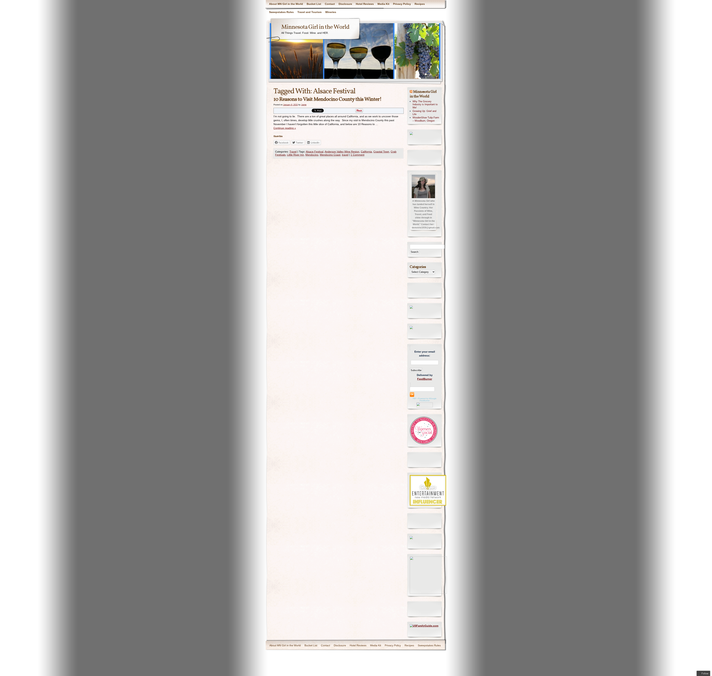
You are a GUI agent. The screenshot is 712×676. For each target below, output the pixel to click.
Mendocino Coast (330, 154)
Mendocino (311, 154)
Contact (330, 3)
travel (345, 154)
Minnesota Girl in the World (315, 27)
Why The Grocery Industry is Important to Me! (425, 104)
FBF (414, 398)
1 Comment (357, 154)
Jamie (303, 105)
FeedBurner (424, 378)
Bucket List (314, 3)
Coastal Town (381, 151)
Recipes (420, 3)
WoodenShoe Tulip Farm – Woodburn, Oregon (426, 119)
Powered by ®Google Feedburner (427, 399)
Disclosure (345, 3)
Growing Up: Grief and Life (424, 113)
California (366, 151)
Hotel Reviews (365, 3)
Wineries (330, 12)
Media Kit (383, 3)
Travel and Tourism (309, 12)
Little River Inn (295, 154)
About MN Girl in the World (286, 3)
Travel (293, 151)
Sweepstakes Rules (281, 12)
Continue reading (284, 128)
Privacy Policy (402, 3)
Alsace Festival (314, 151)
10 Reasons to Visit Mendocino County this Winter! (327, 99)
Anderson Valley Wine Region (342, 151)
